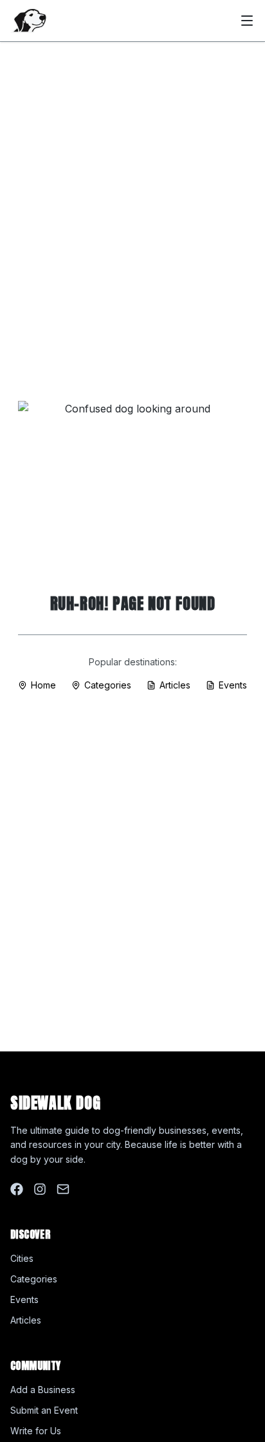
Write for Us (35, 1430)
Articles (175, 684)
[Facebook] (16, 1189)
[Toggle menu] (247, 20)
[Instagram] (39, 1189)
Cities (21, 1258)
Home (43, 684)
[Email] (63, 1189)
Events (233, 684)
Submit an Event (44, 1410)
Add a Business (42, 1389)
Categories (107, 684)
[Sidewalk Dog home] (28, 20)
